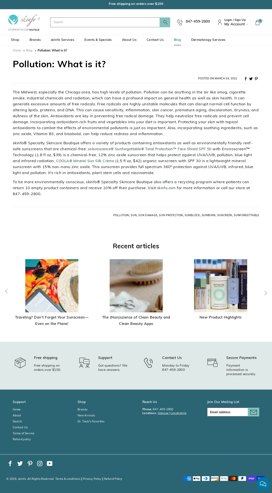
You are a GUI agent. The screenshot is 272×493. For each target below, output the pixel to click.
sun (134, 215)
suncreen (224, 215)
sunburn (208, 215)
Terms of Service (23, 433)
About (17, 415)
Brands (35, 40)
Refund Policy (113, 479)
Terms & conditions (67, 479)
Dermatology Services (208, 40)
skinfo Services (62, 40)
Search (17, 421)
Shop (15, 40)
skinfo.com (166, 188)
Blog (177, 40)
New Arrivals (86, 415)
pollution (121, 215)
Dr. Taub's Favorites (91, 421)
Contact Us (155, 40)
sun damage (147, 215)
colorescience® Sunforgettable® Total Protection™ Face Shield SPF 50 (149, 149)
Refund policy (22, 439)
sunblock (192, 215)
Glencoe (163, 413)
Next (265, 293)
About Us (129, 40)
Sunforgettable (246, 215)
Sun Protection (171, 215)
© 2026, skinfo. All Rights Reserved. (30, 479)
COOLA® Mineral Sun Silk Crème (85, 161)
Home (17, 50)
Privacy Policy (92, 479)
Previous (6, 291)
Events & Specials (98, 40)
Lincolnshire (178, 413)
